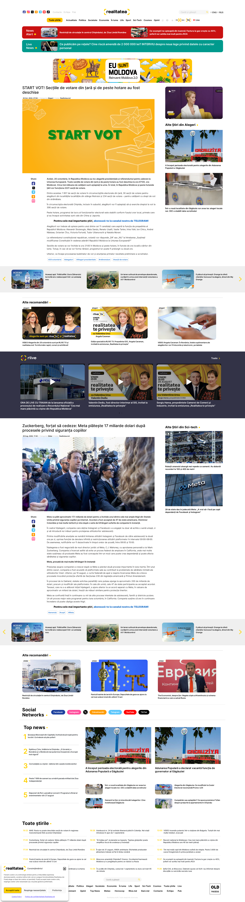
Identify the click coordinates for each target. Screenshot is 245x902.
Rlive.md (133, 891)
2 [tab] (122, 413)
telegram (40, 12)
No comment (69, 891)
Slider (50, 436)
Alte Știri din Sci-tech (181, 427)
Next (243, 276)
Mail (34, 201)
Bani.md (145, 891)
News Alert (30, 32)
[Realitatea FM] (180, 20)
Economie (104, 20)
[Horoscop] (162, 20)
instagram (28, 12)
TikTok (144, 712)
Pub (74, 12)
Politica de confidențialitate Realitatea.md (40, 897)
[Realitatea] (132, 12)
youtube (44, 12)
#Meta (71, 612)
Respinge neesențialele (35, 890)
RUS (221, 12)
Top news (34, 727)
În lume (114, 20)
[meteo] (172, 20)
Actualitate (71, 20)
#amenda (52, 612)
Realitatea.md (65, 98)
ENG (214, 12)
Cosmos (148, 20)
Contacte (57, 12)
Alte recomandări (35, 302)
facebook (24, 12)
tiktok (48, 12)
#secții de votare (120, 259)
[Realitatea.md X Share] (33, 188)
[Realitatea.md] (215, 888)
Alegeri (50, 98)
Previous (2, 276)
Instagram (74, 712)
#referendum (104, 259)
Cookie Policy (17, 897)
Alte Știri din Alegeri (180, 125)
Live (198, 20)
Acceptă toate (12, 890)
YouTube (130, 712)
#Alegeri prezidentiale (86, 259)
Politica (82, 20)
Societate (92, 20)
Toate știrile (55, 20)
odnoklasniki (36, 12)
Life (122, 20)
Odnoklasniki (33, 197)
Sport (128, 20)
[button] (64, 868)
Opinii (157, 20)
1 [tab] (119, 413)
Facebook (33, 184)
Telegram (33, 192)
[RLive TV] (28, 358)
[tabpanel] (53, 387)
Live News (30, 46)
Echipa (67, 12)
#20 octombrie (54, 259)
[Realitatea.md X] (32, 11)
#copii (62, 612)
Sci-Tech (137, 20)
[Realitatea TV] (188, 20)
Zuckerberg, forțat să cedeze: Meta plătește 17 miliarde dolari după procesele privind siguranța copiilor (83, 428)
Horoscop (119, 891)
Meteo (107, 891)
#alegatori (68, 259)
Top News (95, 891)
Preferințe (57, 890)
